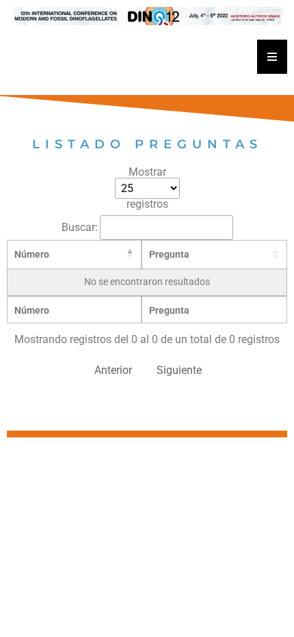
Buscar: (80, 227)
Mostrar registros (147, 188)
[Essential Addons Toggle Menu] (272, 57)
